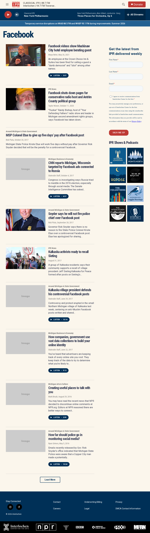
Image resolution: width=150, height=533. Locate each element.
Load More (50, 479)
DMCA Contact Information (128, 509)
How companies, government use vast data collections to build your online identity (69, 341)
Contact (56, 502)
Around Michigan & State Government (21, 131)
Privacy (119, 502)
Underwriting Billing (93, 502)
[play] (8, 14)
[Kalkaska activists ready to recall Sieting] (25, 258)
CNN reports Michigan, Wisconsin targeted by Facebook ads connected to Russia (71, 167)
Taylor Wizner (53, 106)
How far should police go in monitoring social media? (65, 437)
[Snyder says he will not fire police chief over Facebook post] (25, 220)
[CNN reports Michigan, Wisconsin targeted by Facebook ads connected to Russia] (25, 169)
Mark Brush (53, 396)
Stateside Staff (54, 175)
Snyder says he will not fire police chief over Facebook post (69, 216)
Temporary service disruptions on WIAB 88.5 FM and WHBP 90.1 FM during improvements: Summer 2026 (75, 23)
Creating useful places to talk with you (69, 390)
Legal (86, 509)
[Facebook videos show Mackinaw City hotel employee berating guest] (25, 55)
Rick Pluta (10, 140)
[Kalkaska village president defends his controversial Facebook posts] (25, 296)
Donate (138, 4)
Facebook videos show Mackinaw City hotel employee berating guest (69, 48)
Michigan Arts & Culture (58, 384)
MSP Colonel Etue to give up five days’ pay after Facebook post (45, 135)
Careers (56, 509)
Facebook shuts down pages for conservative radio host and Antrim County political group (70, 97)
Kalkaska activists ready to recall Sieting (68, 254)
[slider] (21, 14)
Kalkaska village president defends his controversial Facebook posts (69, 292)
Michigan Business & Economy (60, 159)
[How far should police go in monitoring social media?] (25, 441)
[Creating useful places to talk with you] (25, 394)
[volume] (16, 14)
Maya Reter (53, 55)
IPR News (52, 89)
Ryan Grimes (53, 443)
